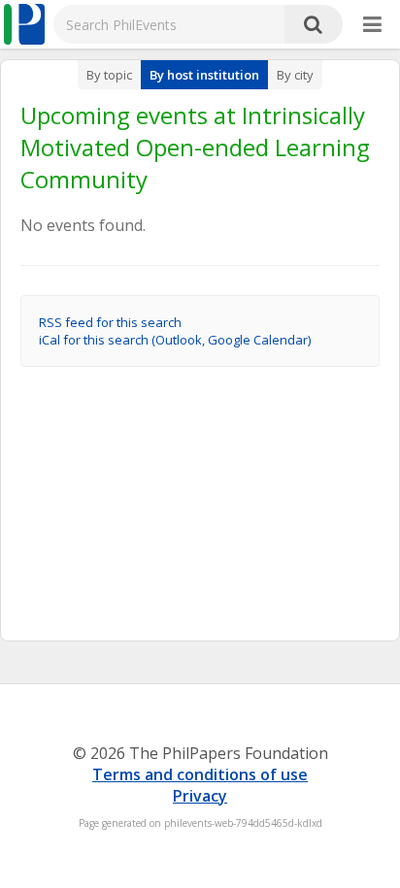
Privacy (200, 795)
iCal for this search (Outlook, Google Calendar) (175, 339)
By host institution (204, 74)
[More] (372, 25)
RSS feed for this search (110, 322)
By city (295, 74)
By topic (109, 74)
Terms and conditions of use (200, 774)
